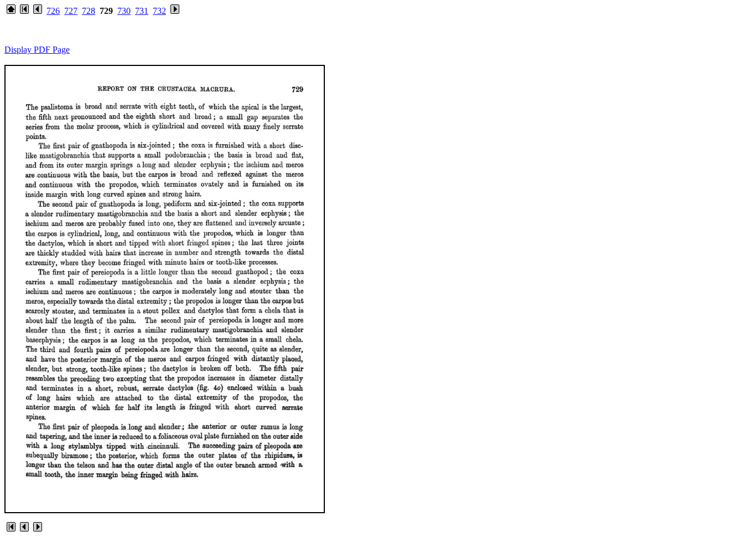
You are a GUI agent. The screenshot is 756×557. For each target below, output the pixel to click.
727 (70, 11)
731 (141, 11)
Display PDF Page (37, 49)
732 (159, 11)
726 (53, 11)
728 (88, 11)
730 (124, 11)
